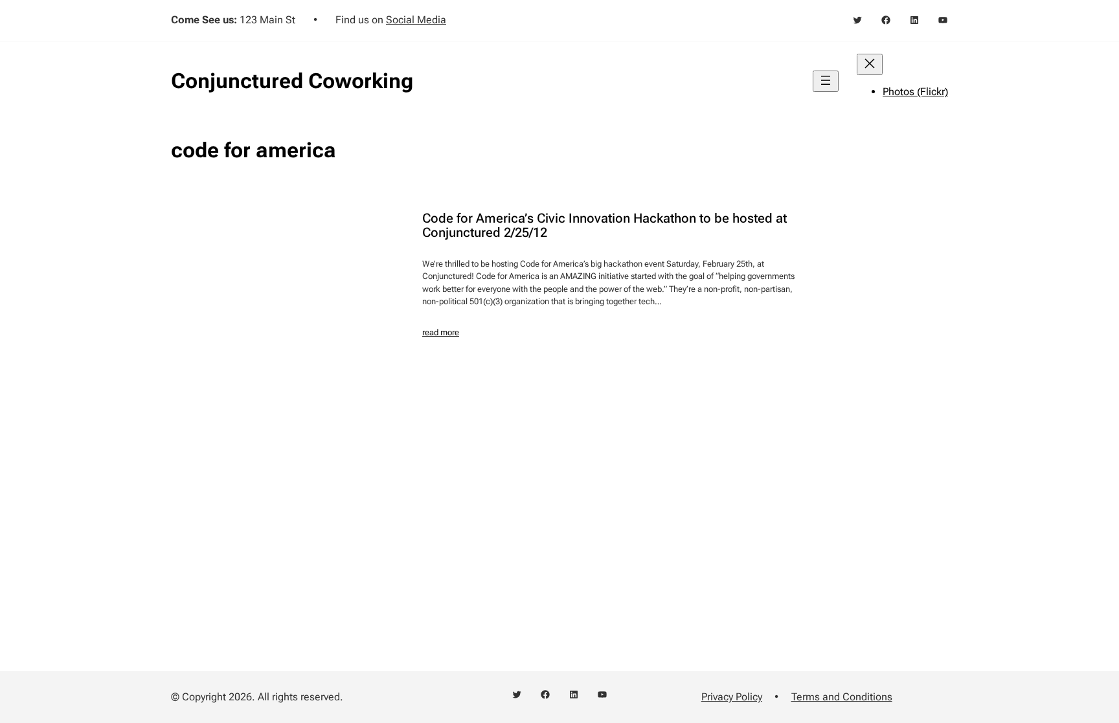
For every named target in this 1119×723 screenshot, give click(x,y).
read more (440, 332)
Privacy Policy (731, 697)
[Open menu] (826, 81)
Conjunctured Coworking (292, 81)
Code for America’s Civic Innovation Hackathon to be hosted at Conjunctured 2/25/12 (604, 225)
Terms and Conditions (841, 697)
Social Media (416, 20)
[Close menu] (870, 64)
